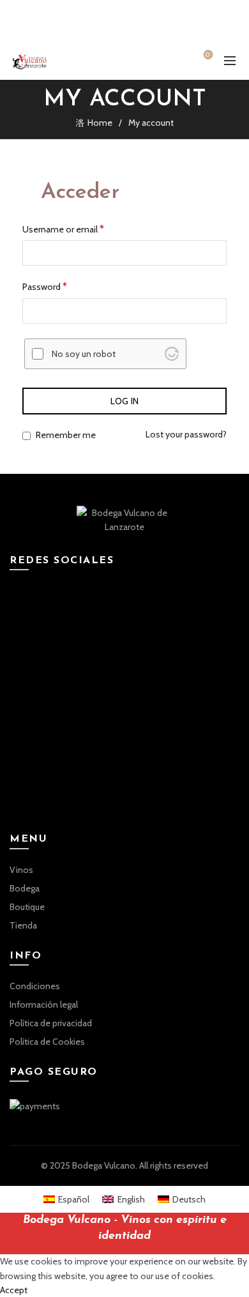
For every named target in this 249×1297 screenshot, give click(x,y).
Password (44, 286)
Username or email (63, 229)
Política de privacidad (51, 1023)
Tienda (23, 925)
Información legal (44, 1004)
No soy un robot (84, 353)
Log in (124, 401)
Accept (13, 1290)
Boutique (27, 907)
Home (99, 122)
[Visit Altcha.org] (172, 354)
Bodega (25, 888)
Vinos (21, 870)
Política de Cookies (47, 1041)
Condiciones (35, 986)
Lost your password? (186, 434)
